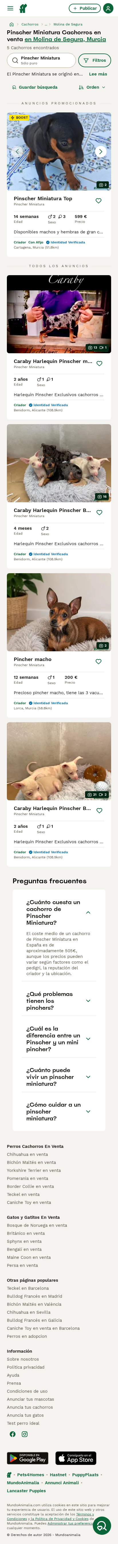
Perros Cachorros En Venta (35, 1146)
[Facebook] (12, 1434)
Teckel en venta (23, 1194)
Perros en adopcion (27, 1336)
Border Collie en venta (30, 1186)
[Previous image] (17, 151)
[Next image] (101, 151)
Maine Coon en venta (29, 1257)
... (46, 24)
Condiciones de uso (27, 1391)
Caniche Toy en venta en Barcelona (43, 1328)
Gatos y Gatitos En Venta (33, 1217)
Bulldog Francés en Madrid (34, 1296)
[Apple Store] (76, 1458)
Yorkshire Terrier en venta (34, 1170)
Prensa (14, 1383)
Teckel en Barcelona (28, 1288)
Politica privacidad (25, 1367)
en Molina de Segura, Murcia (65, 39)
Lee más (98, 74)
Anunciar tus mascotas (30, 1399)
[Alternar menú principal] (10, 8)
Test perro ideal (23, 1423)
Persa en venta (22, 1265)
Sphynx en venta (24, 1241)
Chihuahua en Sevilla (28, 1312)
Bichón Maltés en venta (31, 1162)
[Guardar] (98, 201)
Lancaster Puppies (26, 1490)
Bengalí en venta (24, 1249)
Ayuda (13, 1375)
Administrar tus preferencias (72, 1523)
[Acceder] (108, 8)
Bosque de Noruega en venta (37, 1225)
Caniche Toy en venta (29, 1202)
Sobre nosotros (23, 1359)
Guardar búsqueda (38, 87)
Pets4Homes (30, 1474)
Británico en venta (26, 1233)
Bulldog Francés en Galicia (34, 1320)
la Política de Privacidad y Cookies (59, 1519)
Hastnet (58, 1474)
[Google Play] (27, 1458)
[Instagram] (24, 1434)
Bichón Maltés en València (34, 1304)
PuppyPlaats (85, 1474)
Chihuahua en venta (27, 1154)
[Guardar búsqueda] (102, 1526)
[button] (59, 151)
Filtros (99, 60)
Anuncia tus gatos (25, 1415)
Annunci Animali (62, 1482)
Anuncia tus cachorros (30, 1407)
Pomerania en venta (27, 1178)
